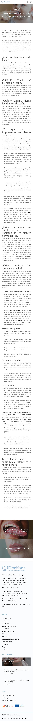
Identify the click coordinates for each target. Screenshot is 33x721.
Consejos (16, 9)
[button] (31, 2)
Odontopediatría (7, 642)
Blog (3, 647)
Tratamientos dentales (9, 626)
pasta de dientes (17, 320)
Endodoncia (6, 629)
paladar (6, 432)
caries (29, 212)
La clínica (5, 621)
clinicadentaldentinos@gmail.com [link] (15, 593)
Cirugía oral (5, 644)
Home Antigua (6, 618)
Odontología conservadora (10, 639)
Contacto (5, 649)
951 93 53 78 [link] (18, 591)
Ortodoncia (5, 623)
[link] (8, 591)
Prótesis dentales (7, 634)
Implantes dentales (8, 631)
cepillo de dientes (14, 310)
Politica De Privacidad (8, 695)
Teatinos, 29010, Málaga (9, 601)
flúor (26, 320)
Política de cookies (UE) (9, 700)
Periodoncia (5, 636)
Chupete (7, 424)
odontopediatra (16, 365)
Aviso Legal (5, 698)
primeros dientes (7, 67)
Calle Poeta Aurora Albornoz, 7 (18, 599)
